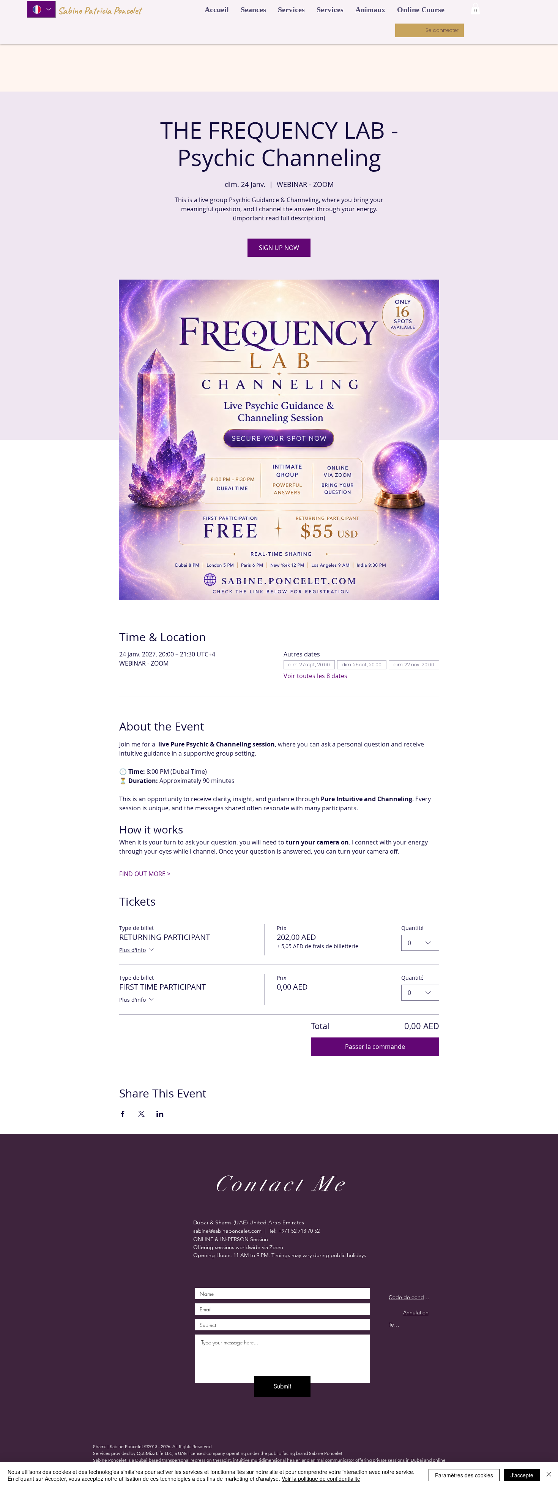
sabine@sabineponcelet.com (227, 1230)
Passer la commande (375, 1046)
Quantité (412, 927)
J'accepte (522, 1475)
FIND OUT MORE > (144, 874)
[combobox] (420, 943)
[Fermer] (548, 1475)
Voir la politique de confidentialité (321, 1478)
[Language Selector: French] (41, 9)
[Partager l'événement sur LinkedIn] (160, 1114)
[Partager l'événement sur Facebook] (122, 1114)
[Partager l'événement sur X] (141, 1114)
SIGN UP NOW (279, 248)
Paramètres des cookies (464, 1475)
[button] (217, 9)
